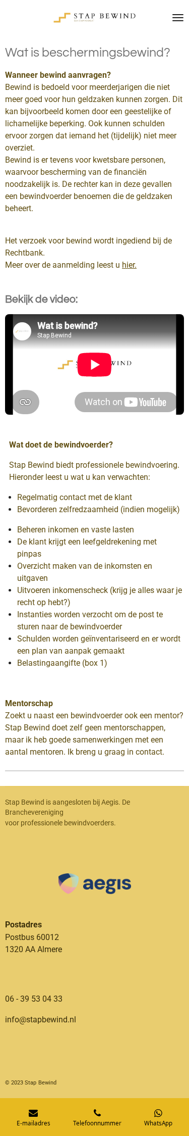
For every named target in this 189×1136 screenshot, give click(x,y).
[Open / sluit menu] (178, 17)
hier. (129, 265)
